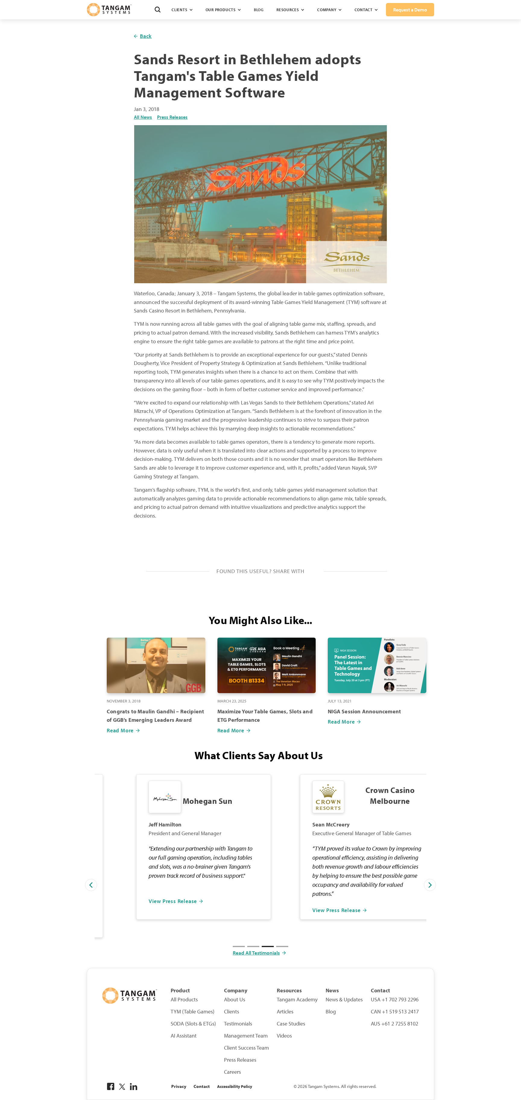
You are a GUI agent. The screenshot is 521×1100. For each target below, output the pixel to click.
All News (143, 117)
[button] (182, 9)
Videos (284, 1036)
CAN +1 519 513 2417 (395, 1012)
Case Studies (291, 1024)
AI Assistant (184, 1036)
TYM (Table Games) (192, 1012)
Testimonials (238, 1024)
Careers (232, 1072)
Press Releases (172, 117)
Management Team (246, 1036)
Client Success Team (246, 1048)
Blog (259, 9)
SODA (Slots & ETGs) (193, 1024)
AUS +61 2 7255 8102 (394, 1024)
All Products (184, 1000)
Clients (231, 1012)
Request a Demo (410, 10)
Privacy (178, 1086)
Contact (202, 1086)
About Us (234, 1000)
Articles (285, 1012)
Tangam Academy (297, 1000)
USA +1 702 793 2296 (394, 1000)
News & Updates (344, 1000)
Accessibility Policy (234, 1086)
